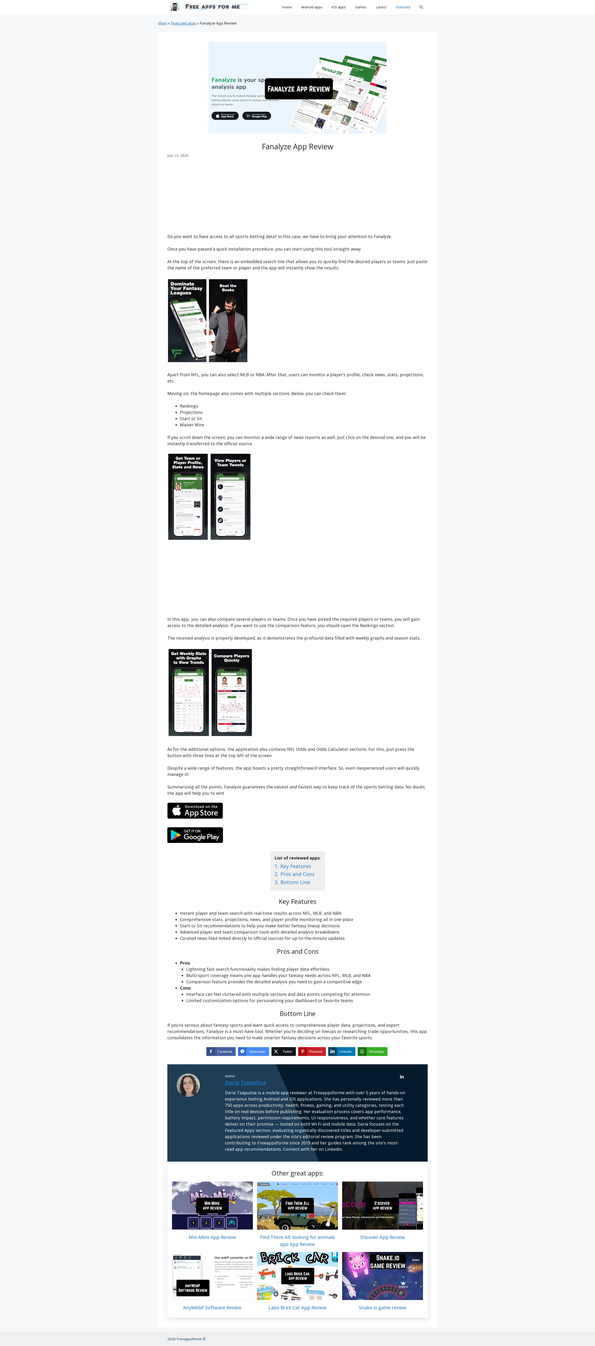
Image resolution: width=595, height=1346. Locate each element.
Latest (381, 7)
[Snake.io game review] (382, 1297)
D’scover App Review (382, 1237)
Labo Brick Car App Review (297, 1307)
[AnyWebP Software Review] (212, 1297)
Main (162, 23)
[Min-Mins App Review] (212, 1226)
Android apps (311, 7)
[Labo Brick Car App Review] (297, 1297)
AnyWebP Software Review (212, 1307)
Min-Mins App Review (212, 1237)
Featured (403, 7)
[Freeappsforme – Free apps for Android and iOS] (207, 7)
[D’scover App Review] (382, 1226)
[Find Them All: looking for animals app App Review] (297, 1226)
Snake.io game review (382, 1307)
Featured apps (183, 23)
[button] (421, 7)
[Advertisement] (297, 199)
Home (287, 7)
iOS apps (339, 7)
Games (361, 7)
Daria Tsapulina (245, 1082)
